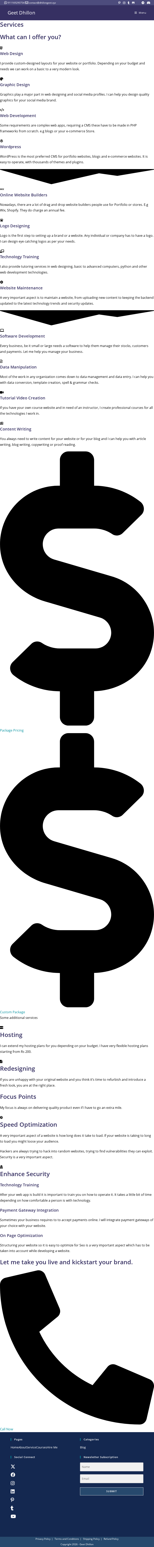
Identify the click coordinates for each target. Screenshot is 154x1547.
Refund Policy (111, 1539)
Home (14, 1447)
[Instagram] (13, 1483)
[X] (13, 1466)
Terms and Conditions (67, 1539)
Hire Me (52, 1447)
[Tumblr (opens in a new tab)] (129, 3)
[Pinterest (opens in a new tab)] (119, 3)
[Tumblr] (12, 1508)
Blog (83, 1447)
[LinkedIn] (13, 1491)
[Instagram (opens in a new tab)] (124, 3)
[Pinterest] (12, 1500)
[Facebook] (13, 1474)
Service (31, 1447)
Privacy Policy (43, 1539)
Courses (41, 1447)
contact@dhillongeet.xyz (42, 2)
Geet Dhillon (21, 12)
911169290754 (16, 2)
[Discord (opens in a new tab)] (148, 3)
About (22, 1447)
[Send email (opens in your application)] (138, 3)
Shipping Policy (91, 1539)
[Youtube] (13, 1516)
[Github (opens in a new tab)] (133, 3)
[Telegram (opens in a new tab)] (143, 3)
